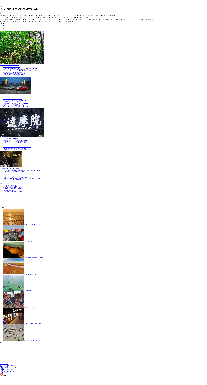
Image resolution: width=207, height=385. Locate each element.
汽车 (3, 26)
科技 (3, 27)
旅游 (3, 25)
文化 (3, 28)
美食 (3, 29)
